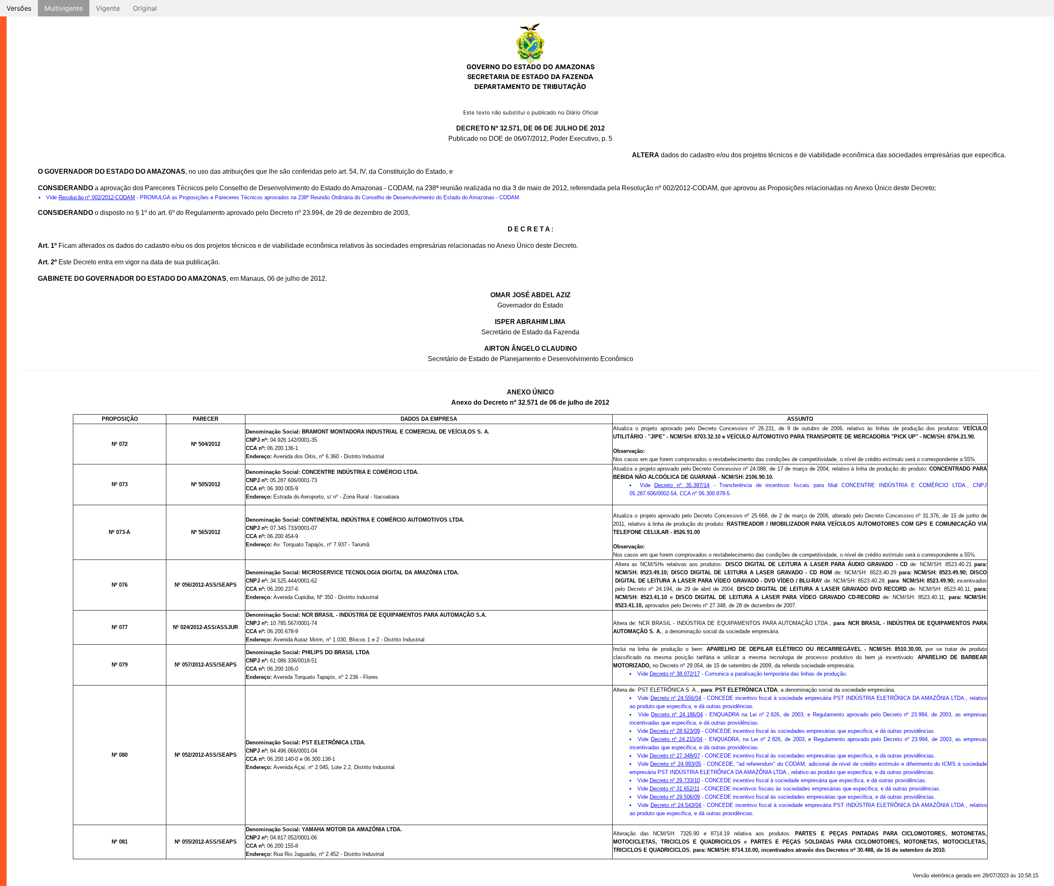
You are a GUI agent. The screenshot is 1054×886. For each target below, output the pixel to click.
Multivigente (63, 8)
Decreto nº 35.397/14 (681, 485)
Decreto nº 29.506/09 (675, 797)
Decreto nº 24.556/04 (676, 698)
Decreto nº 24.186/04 (677, 714)
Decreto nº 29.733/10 (675, 780)
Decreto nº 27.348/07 (675, 756)
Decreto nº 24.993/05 (675, 764)
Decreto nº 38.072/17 (675, 674)
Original (145, 8)
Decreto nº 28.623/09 (675, 731)
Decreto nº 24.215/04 (676, 739)
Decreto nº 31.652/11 (675, 789)
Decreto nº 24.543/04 (676, 805)
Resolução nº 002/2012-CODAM (96, 197)
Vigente (108, 8)
